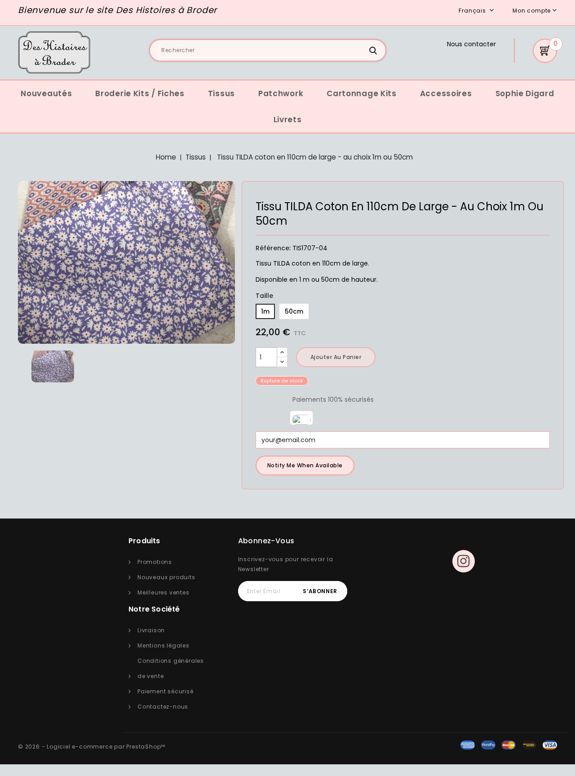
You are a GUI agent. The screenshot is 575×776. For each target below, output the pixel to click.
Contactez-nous (162, 706)
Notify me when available (305, 465)
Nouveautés (46, 93)
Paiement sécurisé (165, 691)
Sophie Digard (524, 93)
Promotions (154, 562)
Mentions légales (163, 645)
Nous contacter (471, 44)
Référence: (273, 248)
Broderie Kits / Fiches (139, 93)
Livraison (151, 630)
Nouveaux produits (166, 577)
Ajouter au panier (336, 357)
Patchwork (280, 93)
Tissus (221, 93)
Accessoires (446, 93)
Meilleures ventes (163, 592)
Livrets (288, 119)
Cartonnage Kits (362, 93)
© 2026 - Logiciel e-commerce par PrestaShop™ (91, 746)
